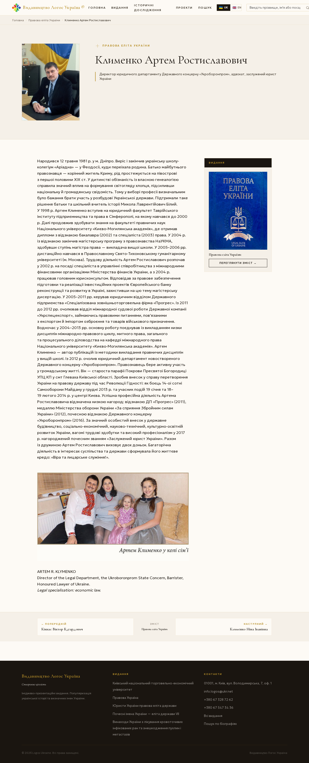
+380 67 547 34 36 (218, 708)
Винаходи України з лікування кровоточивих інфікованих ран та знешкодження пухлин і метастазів (148, 728)
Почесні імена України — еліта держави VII (146, 714)
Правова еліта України (44, 20)
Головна (96, 7)
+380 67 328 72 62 (218, 700)
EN (237, 8)
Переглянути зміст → (238, 263)
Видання (119, 7)
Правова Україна (125, 698)
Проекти (184, 7)
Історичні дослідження (147, 7)
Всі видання (213, 716)
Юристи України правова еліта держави (144, 706)
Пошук (205, 7)
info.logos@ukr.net (218, 691)
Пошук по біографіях (220, 724)
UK (223, 8)
